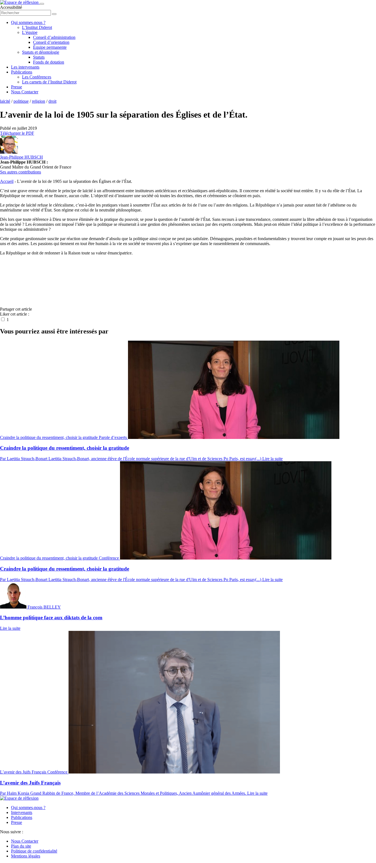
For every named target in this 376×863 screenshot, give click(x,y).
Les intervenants (25, 67)
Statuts (39, 57)
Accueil (6, 181)
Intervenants (21, 812)
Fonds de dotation (48, 62)
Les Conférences (36, 77)
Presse (16, 87)
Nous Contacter (24, 91)
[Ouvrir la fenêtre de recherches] (54, 14)
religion (38, 101)
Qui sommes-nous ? (28, 22)
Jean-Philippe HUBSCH (21, 157)
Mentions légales (25, 856)
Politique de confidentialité (34, 851)
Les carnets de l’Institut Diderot (49, 82)
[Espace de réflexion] (20, 2)
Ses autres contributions (20, 172)
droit (52, 101)
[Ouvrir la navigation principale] (42, 4)
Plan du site (21, 846)
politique (21, 101)
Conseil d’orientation (51, 42)
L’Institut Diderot (37, 27)
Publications (21, 72)
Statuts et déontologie (40, 52)
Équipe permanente (50, 47)
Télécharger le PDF (17, 133)
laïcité (5, 101)
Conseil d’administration (54, 37)
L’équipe (29, 32)
